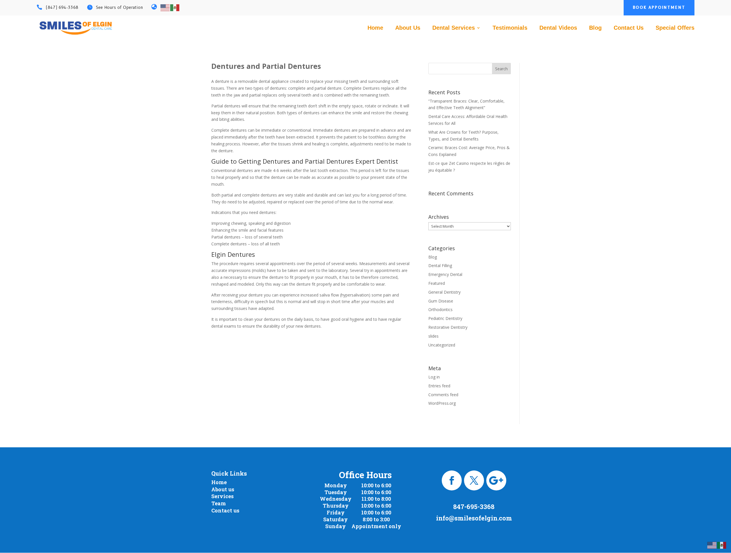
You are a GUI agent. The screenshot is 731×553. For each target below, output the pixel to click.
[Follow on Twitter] (474, 480)
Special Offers (675, 28)
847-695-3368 (474, 506)
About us (222, 489)
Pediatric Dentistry (445, 318)
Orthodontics (440, 309)
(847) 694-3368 (62, 7)
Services (222, 496)
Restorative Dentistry (447, 327)
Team (218, 503)
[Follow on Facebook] (452, 480)
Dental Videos (558, 28)
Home (375, 28)
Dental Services (453, 28)
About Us (407, 28)
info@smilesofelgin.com (474, 518)
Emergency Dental (445, 274)
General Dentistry (444, 292)
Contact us (225, 510)
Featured (436, 283)
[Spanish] (175, 7)
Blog (595, 28)
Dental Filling (440, 265)
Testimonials (510, 28)
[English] (165, 7)
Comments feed (443, 394)
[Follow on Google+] (496, 480)
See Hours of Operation (119, 7)
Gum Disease (440, 301)
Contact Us (629, 28)
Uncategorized (441, 345)
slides (433, 336)
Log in (434, 377)
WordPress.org (442, 403)
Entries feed (439, 385)
